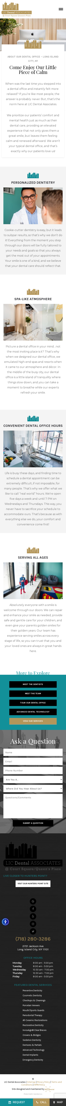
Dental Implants (30, 1055)
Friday (16, 976)
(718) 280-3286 (33, 939)
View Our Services (33, 721)
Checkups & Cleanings (34, 1000)
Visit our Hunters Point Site (33, 883)
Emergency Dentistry (33, 1060)
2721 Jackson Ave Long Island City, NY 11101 (33, 947)
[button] (5, 922)
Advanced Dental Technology (33, 712)
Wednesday (19, 969)
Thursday (18, 973)
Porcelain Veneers (31, 1005)
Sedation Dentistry (32, 1040)
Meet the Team (33, 693)
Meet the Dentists (33, 684)
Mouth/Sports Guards (33, 1010)
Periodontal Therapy (32, 1015)
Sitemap (31, 1082)
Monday (17, 962)
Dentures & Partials (32, 1045)
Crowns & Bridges (32, 1035)
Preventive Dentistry (32, 990)
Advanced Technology (33, 1050)
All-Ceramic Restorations (35, 1020)
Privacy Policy (43, 1082)
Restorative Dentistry (33, 1025)
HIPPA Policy (39, 1084)
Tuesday (17, 966)
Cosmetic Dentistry (32, 995)
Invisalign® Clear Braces (35, 1030)
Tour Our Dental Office (33, 703)
